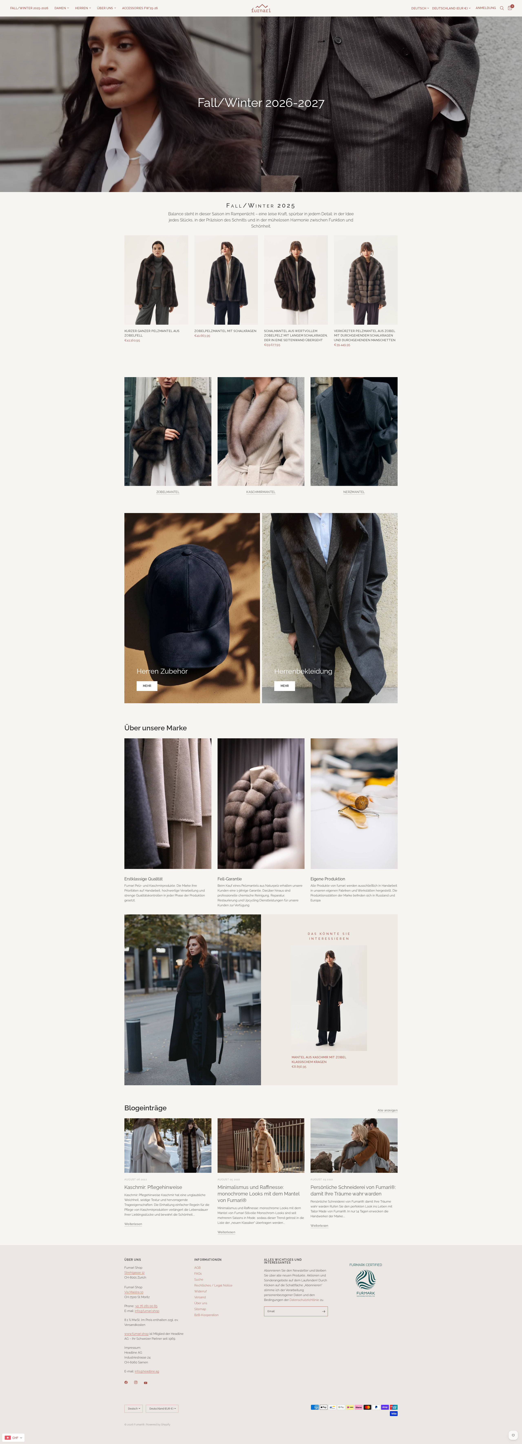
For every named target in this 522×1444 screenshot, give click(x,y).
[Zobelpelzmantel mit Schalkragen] (226, 280)
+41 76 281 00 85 (146, 1306)
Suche (198, 1279)
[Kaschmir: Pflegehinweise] (167, 1145)
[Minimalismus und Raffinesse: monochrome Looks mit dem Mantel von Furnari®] (261, 1145)
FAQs (198, 1273)
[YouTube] (148, 1382)
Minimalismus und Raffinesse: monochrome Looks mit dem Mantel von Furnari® (259, 1193)
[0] (509, 8)
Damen (60, 8)
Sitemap (200, 1309)
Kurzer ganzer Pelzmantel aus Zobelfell (151, 333)
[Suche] (502, 8)
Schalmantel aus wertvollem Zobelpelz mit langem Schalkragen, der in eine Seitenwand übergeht (295, 335)
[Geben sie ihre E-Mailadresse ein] (324, 1311)
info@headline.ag (147, 1371)
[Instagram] (138, 1382)
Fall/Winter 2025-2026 (29, 8)
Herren (81, 8)
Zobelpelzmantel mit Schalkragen (225, 331)
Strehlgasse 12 (134, 1272)
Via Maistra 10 (133, 1292)
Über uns (105, 8)
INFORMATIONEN (208, 1259)
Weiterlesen (133, 1224)
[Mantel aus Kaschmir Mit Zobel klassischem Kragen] (329, 998)
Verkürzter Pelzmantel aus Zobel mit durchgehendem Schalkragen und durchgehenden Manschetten (364, 335)
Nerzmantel (354, 492)
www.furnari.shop (136, 1334)
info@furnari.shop (147, 1311)
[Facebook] (128, 1382)
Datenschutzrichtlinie (304, 1300)
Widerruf (200, 1291)
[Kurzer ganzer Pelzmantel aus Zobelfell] (156, 280)
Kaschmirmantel (260, 492)
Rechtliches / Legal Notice (213, 1285)
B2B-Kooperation (206, 1315)
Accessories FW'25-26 (140, 8)
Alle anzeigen (388, 1110)
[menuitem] (30, 8)
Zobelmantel (167, 492)
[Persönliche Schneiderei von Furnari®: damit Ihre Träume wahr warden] (354, 1145)
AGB (197, 1268)
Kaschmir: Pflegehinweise (153, 1187)
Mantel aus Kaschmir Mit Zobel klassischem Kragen (319, 1059)
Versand (200, 1297)
